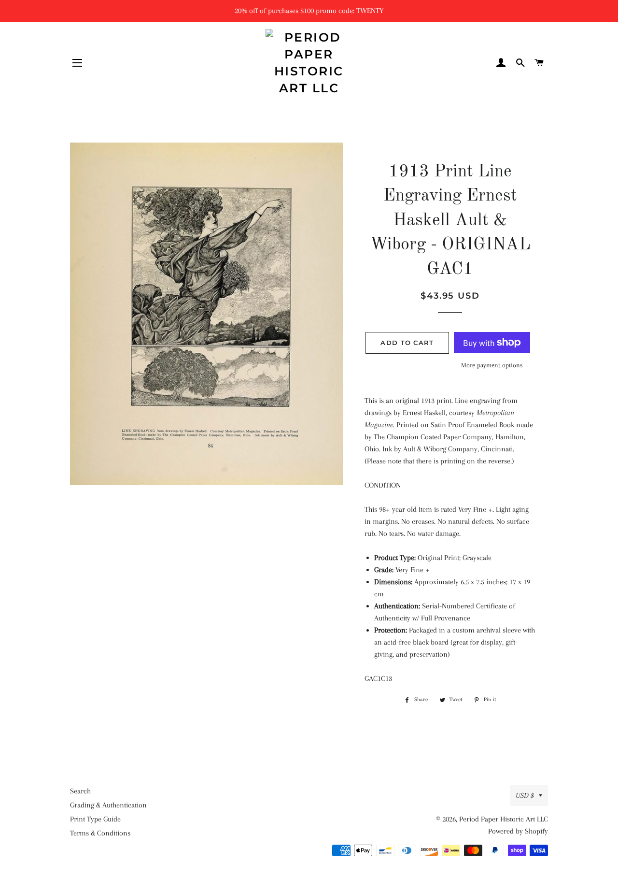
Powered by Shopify (518, 831)
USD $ (525, 795)
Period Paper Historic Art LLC (503, 819)
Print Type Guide (95, 819)
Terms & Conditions (100, 833)
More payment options (492, 365)
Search (80, 791)
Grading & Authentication (108, 805)
